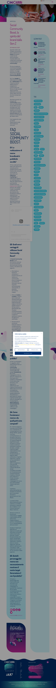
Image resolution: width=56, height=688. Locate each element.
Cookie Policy (32, 344)
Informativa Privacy (23, 344)
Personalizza (21, 349)
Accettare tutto (28, 353)
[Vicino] (41, 333)
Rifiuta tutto (34, 349)
